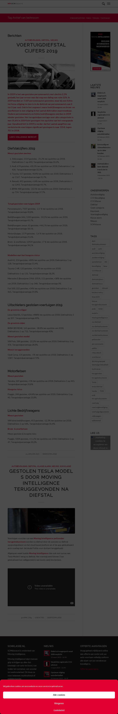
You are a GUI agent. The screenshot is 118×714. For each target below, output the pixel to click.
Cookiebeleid (59, 710)
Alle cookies (59, 695)
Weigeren (59, 703)
